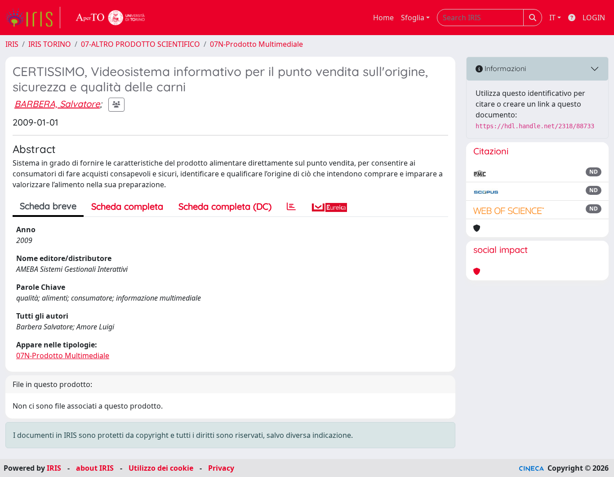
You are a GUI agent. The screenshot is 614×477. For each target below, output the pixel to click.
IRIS (11, 44)
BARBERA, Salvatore (57, 103)
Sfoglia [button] (412, 17)
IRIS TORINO (49, 44)
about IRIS (95, 468)
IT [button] (552, 17)
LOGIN (594, 17)
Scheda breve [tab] (48, 206)
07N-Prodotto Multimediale (256, 44)
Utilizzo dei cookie (161, 468)
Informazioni (504, 68)
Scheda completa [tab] (127, 206)
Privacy (221, 468)
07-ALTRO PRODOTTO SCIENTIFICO (140, 44)
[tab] (291, 206)
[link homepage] (32, 17)
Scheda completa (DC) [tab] (224, 206)
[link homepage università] (110, 17)
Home (383, 17)
